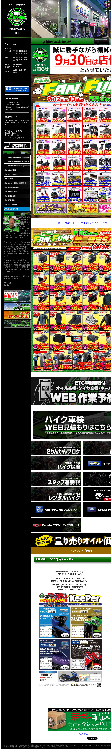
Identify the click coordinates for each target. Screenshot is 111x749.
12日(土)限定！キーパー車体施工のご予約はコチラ (82, 223)
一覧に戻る (82, 734)
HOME (17, 33)
